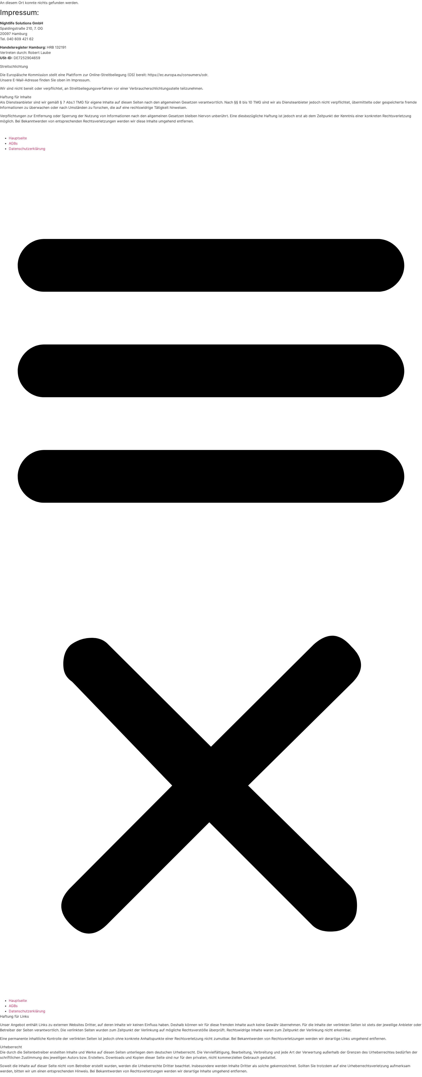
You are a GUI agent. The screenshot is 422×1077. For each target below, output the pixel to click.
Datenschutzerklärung (27, 148)
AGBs (13, 143)
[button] (211, 574)
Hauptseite (18, 138)
